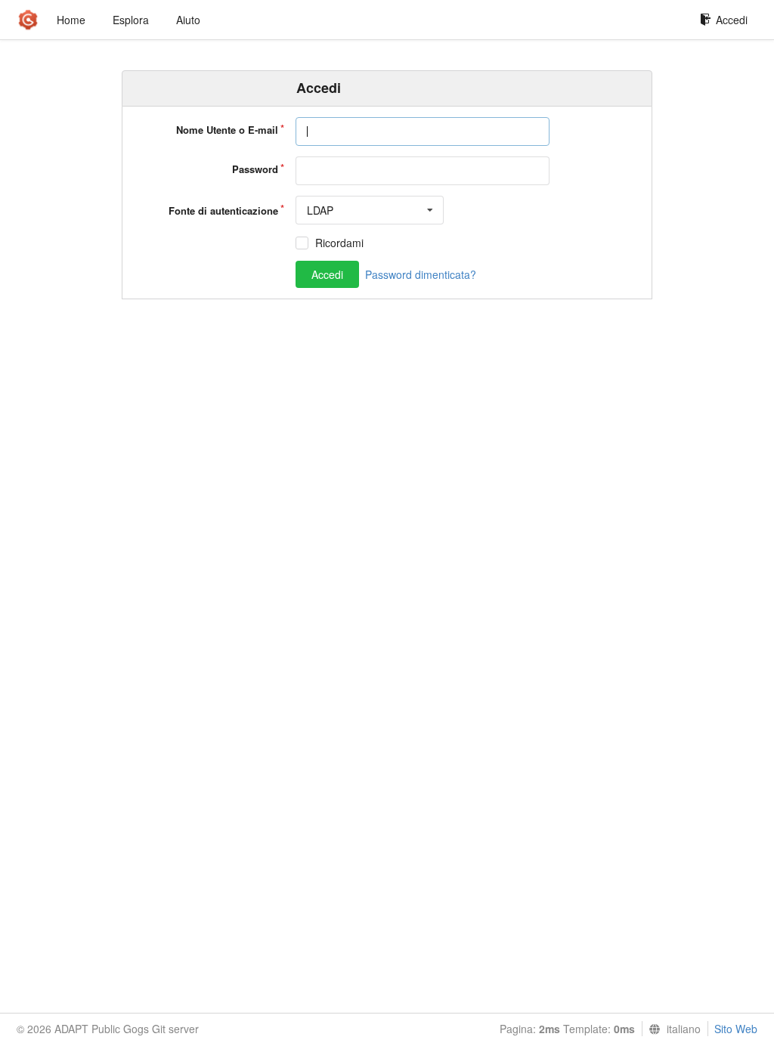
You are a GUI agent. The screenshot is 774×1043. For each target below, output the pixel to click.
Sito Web (735, 1028)
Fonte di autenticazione (223, 210)
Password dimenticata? (420, 274)
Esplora (131, 19)
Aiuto (188, 19)
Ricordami (339, 243)
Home (71, 19)
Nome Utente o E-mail (227, 129)
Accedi (732, 19)
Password (255, 169)
